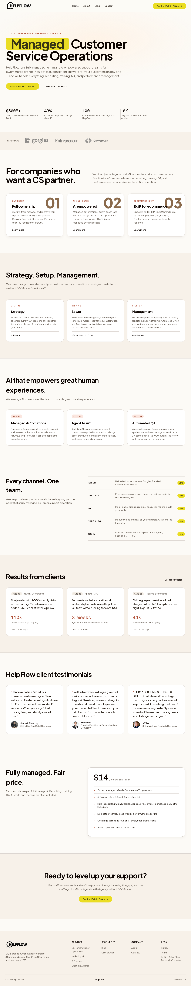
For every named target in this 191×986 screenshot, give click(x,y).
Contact (108, 5)
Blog (97, 5)
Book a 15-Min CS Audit (169, 6)
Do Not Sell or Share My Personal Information (172, 958)
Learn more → (19, 229)
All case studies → (175, 579)
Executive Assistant (81, 965)
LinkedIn (178, 979)
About (86, 5)
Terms (164, 952)
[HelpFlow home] (19, 6)
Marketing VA (78, 956)
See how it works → (56, 86)
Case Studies (107, 952)
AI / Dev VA (76, 961)
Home (75, 5)
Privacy (164, 947)
